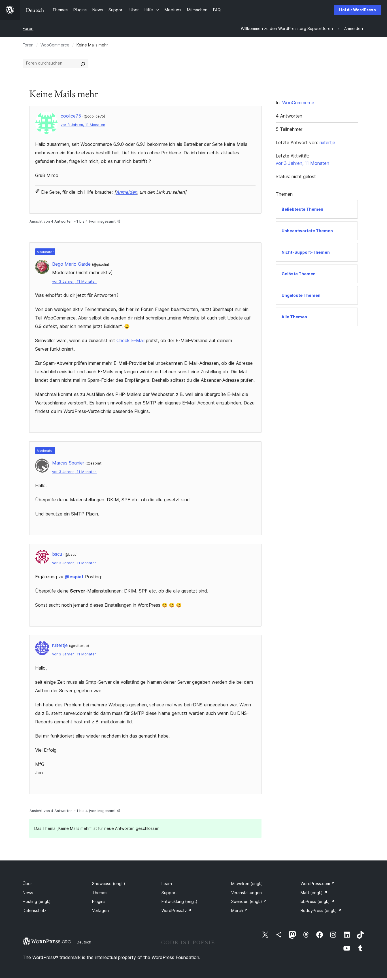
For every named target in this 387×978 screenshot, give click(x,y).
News (28, 892)
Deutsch (84, 942)
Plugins (98, 901)
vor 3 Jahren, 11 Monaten (83, 125)
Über (27, 883)
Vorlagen (100, 910)
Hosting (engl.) (37, 901)
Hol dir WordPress (357, 9)
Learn (166, 883)
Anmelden (126, 192)
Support (169, 892)
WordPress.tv (176, 910)
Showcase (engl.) (108, 883)
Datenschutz (34, 910)
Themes (99, 892)
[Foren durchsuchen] (83, 63)
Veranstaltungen (246, 892)
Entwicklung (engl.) (179, 901)
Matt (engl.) (314, 892)
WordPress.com (318, 883)
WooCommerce (55, 44)
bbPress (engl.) (318, 901)
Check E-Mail (130, 340)
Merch (239, 910)
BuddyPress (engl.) (321, 910)
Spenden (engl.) (249, 901)
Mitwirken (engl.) (247, 883)
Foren (28, 28)
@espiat (74, 576)
